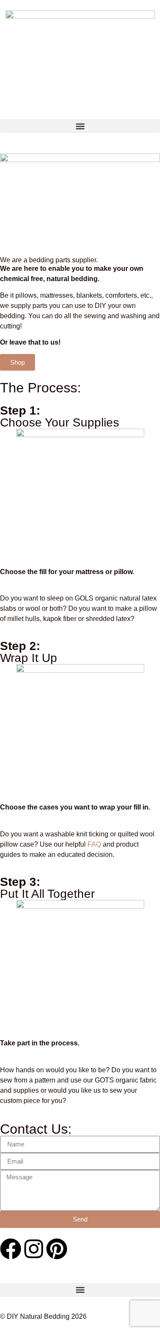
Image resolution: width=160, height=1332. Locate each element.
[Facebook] (10, 1248)
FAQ (94, 844)
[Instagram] (33, 1248)
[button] (80, 126)
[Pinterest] (56, 1248)
